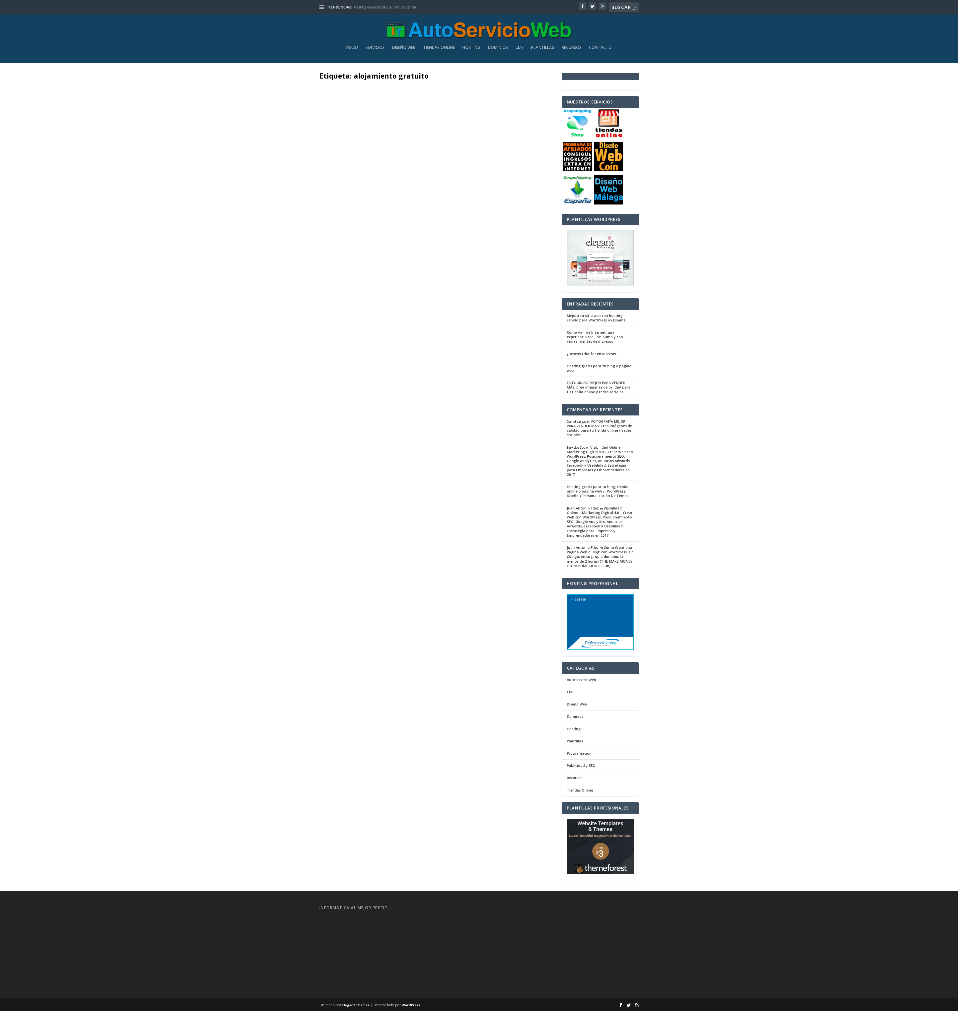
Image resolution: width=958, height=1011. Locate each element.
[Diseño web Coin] (608, 170)
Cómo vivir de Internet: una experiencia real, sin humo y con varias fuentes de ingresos (595, 337)
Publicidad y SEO (581, 765)
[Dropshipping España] (577, 203)
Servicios (375, 47)
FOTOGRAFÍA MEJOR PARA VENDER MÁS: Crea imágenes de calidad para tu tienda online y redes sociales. (598, 387)
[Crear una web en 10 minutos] (437, 154)
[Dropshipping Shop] (577, 136)
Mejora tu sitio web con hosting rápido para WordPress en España (596, 317)
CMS (519, 47)
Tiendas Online (439, 47)
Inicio (352, 47)
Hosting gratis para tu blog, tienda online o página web (597, 489)
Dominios (498, 47)
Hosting (471, 47)
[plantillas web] (600, 873)
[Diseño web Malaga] (608, 203)
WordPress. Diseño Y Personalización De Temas (597, 493)
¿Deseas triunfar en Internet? (592, 353)
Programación (579, 753)
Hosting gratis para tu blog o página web (599, 368)
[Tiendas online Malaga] (608, 136)
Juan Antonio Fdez (343, 247)
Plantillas (542, 47)
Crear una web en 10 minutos (376, 236)
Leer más (336, 277)
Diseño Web (404, 47)
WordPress (411, 1005)
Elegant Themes (355, 1005)
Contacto (600, 47)
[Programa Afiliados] (577, 170)
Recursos (572, 47)
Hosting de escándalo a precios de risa (385, 7)
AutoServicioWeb (581, 679)
